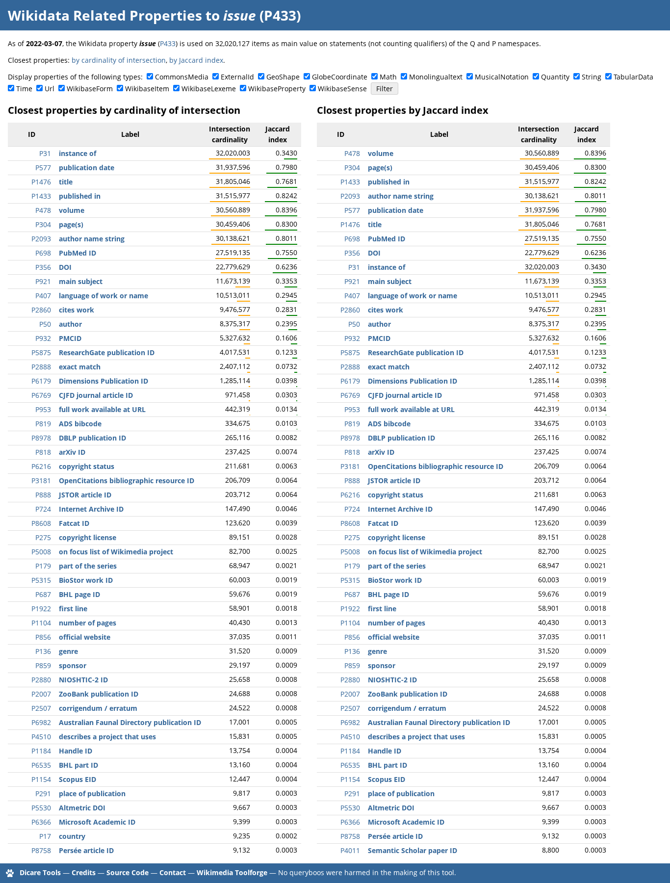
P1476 (41, 181)
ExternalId (237, 76)
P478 (43, 210)
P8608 (41, 523)
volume (71, 210)
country (72, 836)
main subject (81, 281)
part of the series (88, 566)
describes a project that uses (107, 736)
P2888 (41, 366)
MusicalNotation (502, 76)
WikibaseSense (342, 88)
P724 (43, 509)
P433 (168, 43)
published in (80, 196)
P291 (43, 793)
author (70, 324)
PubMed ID (77, 253)
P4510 (41, 736)
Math (388, 76)
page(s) (71, 224)
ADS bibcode (80, 423)
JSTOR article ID (85, 494)
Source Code (127, 872)
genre (68, 651)
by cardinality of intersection (119, 60)
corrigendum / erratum (98, 708)
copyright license (87, 537)
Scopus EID (77, 779)
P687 (43, 594)
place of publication (92, 793)
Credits (84, 872)
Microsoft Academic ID (97, 822)
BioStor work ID (86, 580)
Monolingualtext (436, 76)
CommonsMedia (181, 76)
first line (73, 608)
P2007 (41, 694)
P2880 (41, 679)
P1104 (41, 622)
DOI (65, 267)
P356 (43, 267)
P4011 (350, 850)
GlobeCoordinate (339, 76)
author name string (92, 238)
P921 (43, 281)
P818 (43, 452)
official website (84, 637)
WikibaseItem (147, 88)
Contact (172, 872)
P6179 (41, 381)
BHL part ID (78, 765)
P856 (43, 637)
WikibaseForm (90, 88)
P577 (43, 167)
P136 (43, 651)
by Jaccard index (196, 60)
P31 (45, 153)
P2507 (41, 708)
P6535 (41, 765)
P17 (45, 836)
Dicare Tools (40, 872)
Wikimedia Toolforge (232, 872)
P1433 (41, 196)
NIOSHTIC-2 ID (83, 679)
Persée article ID (86, 850)
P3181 (41, 480)
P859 (43, 665)
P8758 (41, 850)
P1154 (41, 779)
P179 (43, 566)
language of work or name (103, 295)
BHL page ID (79, 594)
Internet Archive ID (91, 509)
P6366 (41, 822)
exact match (80, 366)
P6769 (41, 395)
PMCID (70, 338)
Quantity (555, 76)
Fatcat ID (74, 523)
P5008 (41, 551)
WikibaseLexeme (208, 88)
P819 (43, 423)
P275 (43, 537)
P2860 (41, 309)
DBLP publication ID (92, 437)
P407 (43, 295)
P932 (43, 338)
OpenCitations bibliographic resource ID (126, 480)
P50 (45, 324)
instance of (77, 153)
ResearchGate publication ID (107, 352)
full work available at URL (102, 409)
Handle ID (75, 750)
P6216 (41, 466)
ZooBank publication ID (98, 694)
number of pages (87, 622)
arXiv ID (72, 452)
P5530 (41, 807)
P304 (43, 224)
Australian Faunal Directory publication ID (130, 722)
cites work (76, 309)
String (591, 76)
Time (24, 88)
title (66, 181)
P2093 (41, 238)
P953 (43, 409)
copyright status (86, 466)
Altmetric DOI (82, 807)
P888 (43, 494)
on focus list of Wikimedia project (116, 551)
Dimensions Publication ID (103, 381)
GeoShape (283, 76)
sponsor (72, 665)
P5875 (41, 352)
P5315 (41, 580)
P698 (43, 253)
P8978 (41, 437)
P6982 (41, 722)
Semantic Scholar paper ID (412, 850)
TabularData (633, 76)
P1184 (41, 750)
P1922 (41, 608)
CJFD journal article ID (96, 395)
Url (49, 88)
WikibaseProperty (277, 88)
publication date (86, 167)
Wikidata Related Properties (105, 15)
